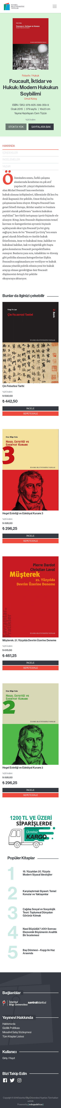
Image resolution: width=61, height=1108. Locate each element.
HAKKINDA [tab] (8, 145)
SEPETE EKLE (30, 413)
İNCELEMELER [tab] (11, 159)
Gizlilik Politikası (11, 1028)
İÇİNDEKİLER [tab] (10, 152)
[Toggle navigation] (54, 6)
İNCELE (30, 408)
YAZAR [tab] (6, 166)
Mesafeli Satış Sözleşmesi (16, 1032)
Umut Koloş (30, 98)
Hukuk (35, 75)
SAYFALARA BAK (41, 126)
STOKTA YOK (16, 126)
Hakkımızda (8, 1023)
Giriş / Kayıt (8, 1058)
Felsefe (26, 75)
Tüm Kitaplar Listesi (13, 1036)
